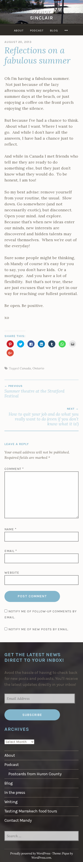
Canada (25, 368)
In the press (14, 792)
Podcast (37, 30)
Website (11, 573)
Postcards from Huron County (35, 773)
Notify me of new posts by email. (38, 629)
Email (10, 551)
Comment (14, 469)
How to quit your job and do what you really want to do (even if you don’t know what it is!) (44, 416)
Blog (54, 30)
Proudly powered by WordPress (30, 853)
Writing (11, 801)
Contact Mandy (18, 820)
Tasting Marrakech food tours (30, 811)
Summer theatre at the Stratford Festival (34, 391)
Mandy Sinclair (41, 15)
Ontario (38, 368)
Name (10, 529)
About (19, 30)
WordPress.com (41, 858)
